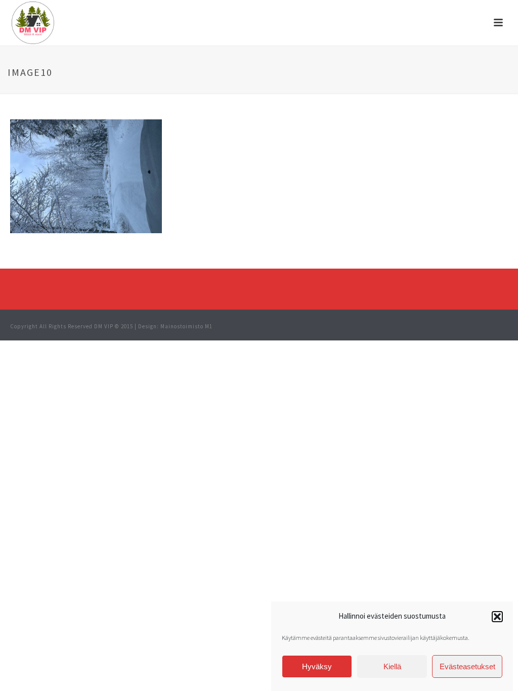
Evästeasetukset (467, 666)
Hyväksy (317, 666)
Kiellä (392, 666)
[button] (497, 617)
